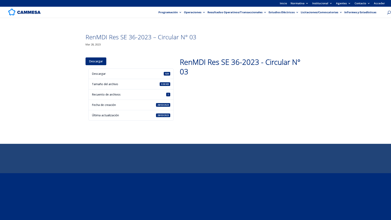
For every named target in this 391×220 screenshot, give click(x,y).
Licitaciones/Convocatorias (319, 12)
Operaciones (192, 12)
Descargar (96, 61)
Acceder (379, 3)
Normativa (297, 3)
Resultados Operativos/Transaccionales (235, 12)
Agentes (341, 3)
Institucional (320, 3)
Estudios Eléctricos (282, 12)
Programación (168, 12)
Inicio (283, 3)
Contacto (360, 3)
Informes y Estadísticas (360, 12)
